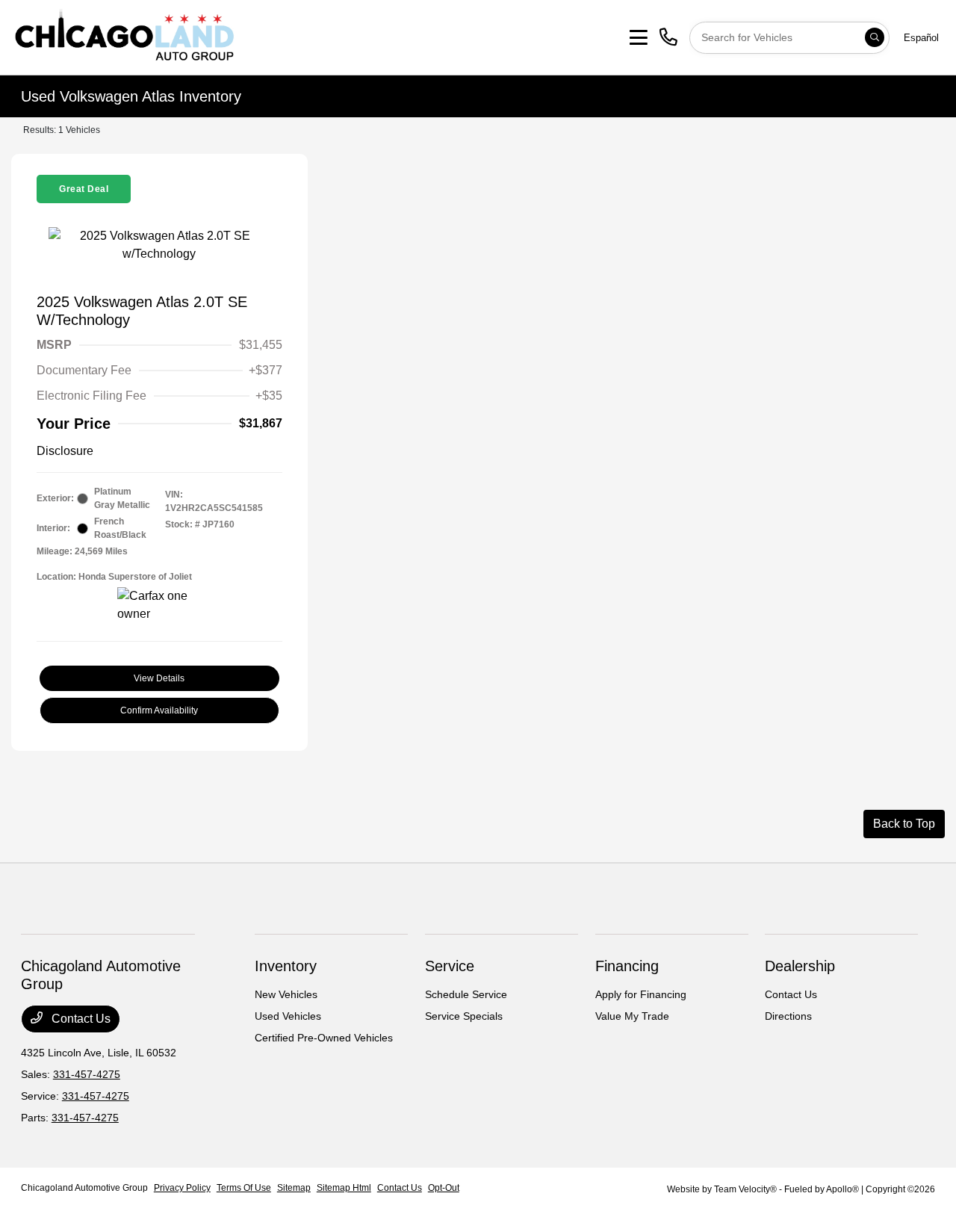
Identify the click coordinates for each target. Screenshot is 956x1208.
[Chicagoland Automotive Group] (124, 36)
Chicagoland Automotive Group (84, 1188)
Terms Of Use (244, 1188)
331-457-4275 (86, 1074)
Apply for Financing (640, 994)
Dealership (800, 966)
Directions (788, 1016)
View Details (159, 678)
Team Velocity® (745, 1189)
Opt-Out (443, 1188)
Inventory (286, 966)
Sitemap (294, 1188)
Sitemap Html (344, 1188)
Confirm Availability (159, 710)
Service (449, 966)
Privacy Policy (182, 1188)
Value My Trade (632, 1016)
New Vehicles (286, 994)
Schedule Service (466, 994)
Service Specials (464, 1016)
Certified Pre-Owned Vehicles (324, 1038)
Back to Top (904, 823)
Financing (627, 966)
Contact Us (80, 1018)
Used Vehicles (288, 1016)
